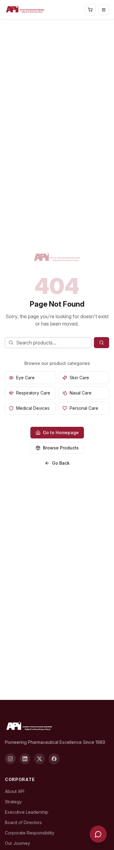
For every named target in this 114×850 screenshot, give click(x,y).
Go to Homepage (61, 432)
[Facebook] (54, 758)
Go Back (61, 463)
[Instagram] (10, 758)
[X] (39, 758)
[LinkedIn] (24, 758)
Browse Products (61, 447)
